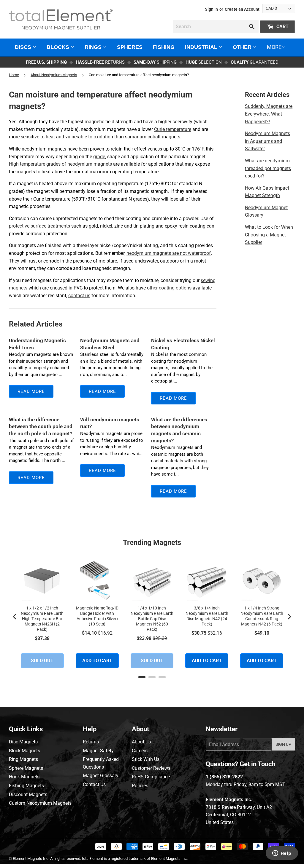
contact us (79, 295)
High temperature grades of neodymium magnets (60, 164)
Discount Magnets (28, 794)
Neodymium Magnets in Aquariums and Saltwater (267, 141)
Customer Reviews (151, 768)
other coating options (169, 288)
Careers (140, 750)
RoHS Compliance (151, 777)
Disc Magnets (23, 742)
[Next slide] (289, 617)
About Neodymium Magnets (54, 75)
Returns (91, 742)
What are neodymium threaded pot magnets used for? (268, 168)
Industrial (202, 47)
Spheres (129, 47)
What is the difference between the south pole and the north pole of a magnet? (40, 426)
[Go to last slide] (15, 617)
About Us (141, 742)
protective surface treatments (39, 226)
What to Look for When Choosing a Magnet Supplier (269, 234)
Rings (94, 47)
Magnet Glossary (100, 775)
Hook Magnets (24, 777)
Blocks (59, 47)
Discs (24, 47)
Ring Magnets (23, 759)
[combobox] (216, 26)
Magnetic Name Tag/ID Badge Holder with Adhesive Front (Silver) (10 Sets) (97, 616)
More (274, 47)
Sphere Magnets (26, 768)
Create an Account (242, 9)
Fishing (164, 47)
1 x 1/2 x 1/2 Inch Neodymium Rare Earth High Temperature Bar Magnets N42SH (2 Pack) (42, 619)
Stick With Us (145, 759)
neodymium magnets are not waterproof (168, 253)
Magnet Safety (98, 750)
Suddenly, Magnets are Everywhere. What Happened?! (268, 113)
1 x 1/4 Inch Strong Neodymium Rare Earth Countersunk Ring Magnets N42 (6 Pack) (261, 616)
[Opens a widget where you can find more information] (281, 853)
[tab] (141, 677)
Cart (282, 26)
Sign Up (283, 744)
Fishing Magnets (26, 785)
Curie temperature (172, 129)
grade (99, 156)
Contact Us (94, 784)
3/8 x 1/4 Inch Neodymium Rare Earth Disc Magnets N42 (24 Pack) (207, 616)
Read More (31, 391)
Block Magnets (24, 750)
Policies (140, 785)
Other (243, 47)
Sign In (211, 9)
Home (14, 75)
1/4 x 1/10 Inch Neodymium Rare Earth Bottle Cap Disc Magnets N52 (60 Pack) (152, 619)
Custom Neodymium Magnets (40, 803)
